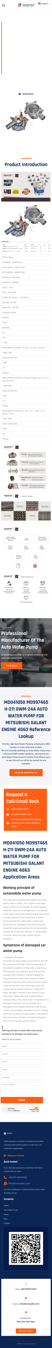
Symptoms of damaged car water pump (20, 1034)
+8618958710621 (29, 1289)
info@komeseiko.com (29, 1303)
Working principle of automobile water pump (22, 1030)
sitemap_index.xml (17, 1340)
